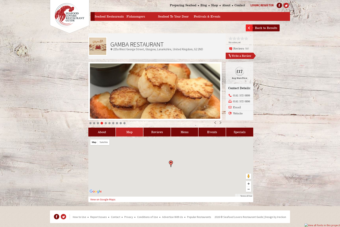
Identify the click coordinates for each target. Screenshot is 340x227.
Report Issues (98, 217)
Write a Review (241, 55)
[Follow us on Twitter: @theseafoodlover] (286, 5)
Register (267, 5)
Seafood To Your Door (173, 16)
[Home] (69, 16)
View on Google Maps (102, 199)
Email (237, 107)
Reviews (157, 132)
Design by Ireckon (275, 217)
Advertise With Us (172, 217)
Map (129, 132)
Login (254, 5)
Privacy (128, 217)
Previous (215, 122)
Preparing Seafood (183, 5)
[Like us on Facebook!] (279, 5)
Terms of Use (246, 196)
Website (238, 113)
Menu (184, 132)
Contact (240, 5)
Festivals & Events (207, 16)
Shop (214, 5)
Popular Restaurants (199, 217)
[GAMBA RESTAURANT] (155, 91)
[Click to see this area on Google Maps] (95, 194)
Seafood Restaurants (109, 16)
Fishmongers (136, 16)
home (93, 16)
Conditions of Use (147, 217)
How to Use (79, 217)
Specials (240, 132)
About (226, 5)
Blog (203, 5)
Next (220, 122)
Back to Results (266, 28)
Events (212, 132)
